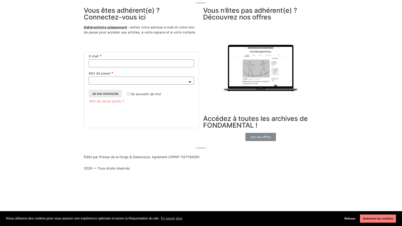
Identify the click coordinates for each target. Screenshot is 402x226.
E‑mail (95, 56)
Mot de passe (101, 73)
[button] (260, 137)
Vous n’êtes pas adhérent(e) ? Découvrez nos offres (250, 13)
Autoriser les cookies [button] (378, 218)
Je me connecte (105, 93)
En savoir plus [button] (171, 218)
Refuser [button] (350, 218)
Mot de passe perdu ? (106, 101)
